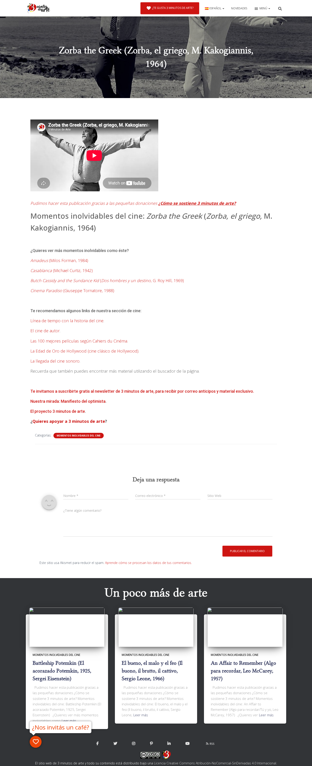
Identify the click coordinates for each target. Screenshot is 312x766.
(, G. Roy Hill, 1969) (107, 280)
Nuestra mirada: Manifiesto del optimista (68, 401)
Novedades (239, 8)
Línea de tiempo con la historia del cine (66, 320)
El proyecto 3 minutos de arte (57, 411)
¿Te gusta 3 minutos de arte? (172, 8)
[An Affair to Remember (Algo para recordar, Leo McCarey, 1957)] (245, 627)
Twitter (115, 743)
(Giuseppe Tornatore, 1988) (72, 290)
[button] (223, 8)
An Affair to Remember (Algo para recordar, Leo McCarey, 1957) (243, 670)
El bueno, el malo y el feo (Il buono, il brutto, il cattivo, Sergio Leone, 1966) (152, 670)
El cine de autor (45, 330)
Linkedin (169, 743)
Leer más (69, 720)
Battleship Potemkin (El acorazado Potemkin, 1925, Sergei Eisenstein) (62, 670)
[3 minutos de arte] (38, 8)
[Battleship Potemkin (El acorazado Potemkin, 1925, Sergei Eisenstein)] (67, 627)
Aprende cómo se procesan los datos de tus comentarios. (148, 563)
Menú (263, 8)
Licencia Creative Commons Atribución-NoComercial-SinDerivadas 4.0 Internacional (215, 763)
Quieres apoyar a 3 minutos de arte (68, 421)
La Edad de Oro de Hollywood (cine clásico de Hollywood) (84, 351)
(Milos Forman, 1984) (59, 260)
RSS (212, 744)
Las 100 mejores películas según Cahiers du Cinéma (78, 341)
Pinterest (151, 743)
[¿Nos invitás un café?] (36, 742)
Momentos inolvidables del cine (78, 435)
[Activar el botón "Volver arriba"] (303, 757)
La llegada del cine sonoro (54, 361)
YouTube (187, 743)
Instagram (133, 743)
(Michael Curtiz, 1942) (61, 270)
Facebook (97, 743)
